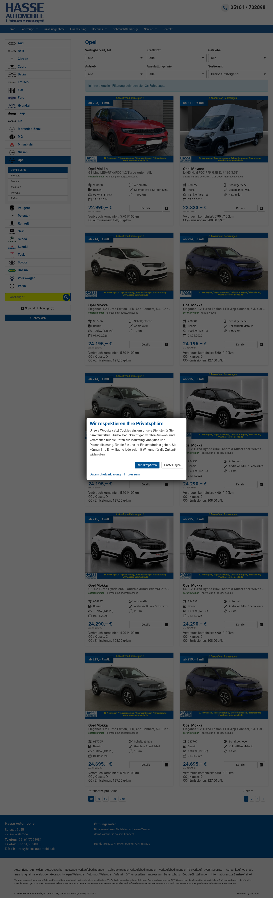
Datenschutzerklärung (105, 474)
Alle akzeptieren (147, 465)
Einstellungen (172, 465)
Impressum (132, 474)
